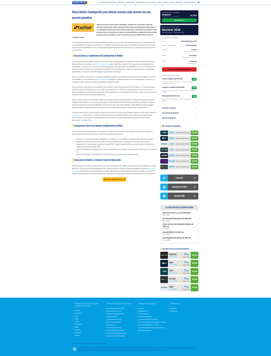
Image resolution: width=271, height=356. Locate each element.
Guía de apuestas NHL (114, 327)
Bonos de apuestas (144, 330)
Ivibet (76, 316)
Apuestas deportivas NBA (115, 314)
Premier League (143, 314)
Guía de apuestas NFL (114, 322)
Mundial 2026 (190, 2)
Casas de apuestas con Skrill (148, 319)
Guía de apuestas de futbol (115, 308)
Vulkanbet (78, 313)
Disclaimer (173, 311)
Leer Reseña (173, 256)
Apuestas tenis (112, 325)
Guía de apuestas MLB (114, 319)
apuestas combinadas (100, 64)
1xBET (77, 321)
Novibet (77, 310)
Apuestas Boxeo (112, 316)
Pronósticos (142, 2)
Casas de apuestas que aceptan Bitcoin (151, 327)
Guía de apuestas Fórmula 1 (116, 330)
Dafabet (77, 330)
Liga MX (141, 308)
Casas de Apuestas (108, 2)
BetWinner (78, 324)
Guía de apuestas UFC (114, 311)
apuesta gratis (77, 115)
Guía (172, 2)
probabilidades (103, 79)
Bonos (121, 2)
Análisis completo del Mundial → (179, 69)
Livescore (130, 2)
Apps (159, 2)
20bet (77, 327)
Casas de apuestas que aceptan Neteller (152, 322)
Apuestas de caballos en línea (116, 333)
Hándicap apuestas (144, 316)
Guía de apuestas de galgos (116, 336)
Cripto (166, 2)
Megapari (78, 332)
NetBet (77, 335)
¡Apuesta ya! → (179, 20)
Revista (179, 2)
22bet (77, 319)
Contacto (173, 308)
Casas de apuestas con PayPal (148, 325)
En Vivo (152, 2)
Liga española (143, 311)
